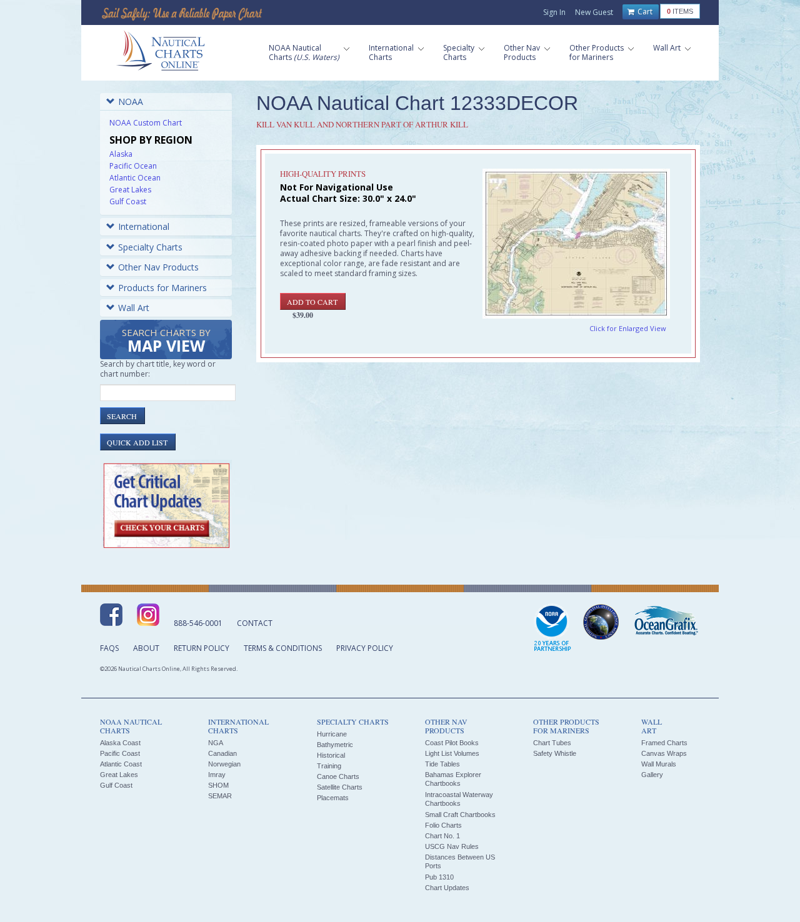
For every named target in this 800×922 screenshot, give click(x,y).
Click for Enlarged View (627, 328)
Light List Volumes (452, 753)
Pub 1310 (439, 877)
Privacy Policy (364, 648)
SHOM (218, 785)
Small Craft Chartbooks (460, 814)
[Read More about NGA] (601, 622)
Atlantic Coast (121, 764)
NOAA (130, 101)
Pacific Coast (120, 753)
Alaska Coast (120, 742)
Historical (331, 755)
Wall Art (133, 308)
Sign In (554, 12)
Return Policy (201, 648)
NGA (215, 742)
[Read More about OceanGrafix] (665, 622)
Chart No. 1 (442, 836)
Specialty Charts (150, 247)
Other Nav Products (158, 267)
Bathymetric (335, 744)
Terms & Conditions (283, 648)
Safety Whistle (554, 753)
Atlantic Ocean (135, 177)
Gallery (652, 774)
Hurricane (332, 734)
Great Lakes (130, 189)
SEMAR (220, 796)
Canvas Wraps (664, 753)
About (146, 648)
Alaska (120, 154)
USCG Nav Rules (452, 846)
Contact (254, 623)
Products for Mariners (162, 288)
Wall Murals (658, 764)
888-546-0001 (198, 623)
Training (329, 766)
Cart (644, 11)
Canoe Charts (338, 776)
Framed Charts (664, 742)
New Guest (594, 12)
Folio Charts (443, 825)
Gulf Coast (127, 201)
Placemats (333, 797)
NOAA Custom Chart (145, 122)
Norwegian (224, 764)
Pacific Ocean (133, 166)
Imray (217, 774)
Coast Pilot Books (452, 742)
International (143, 226)
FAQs (109, 648)
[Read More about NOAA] (552, 628)
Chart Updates (447, 887)
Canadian (222, 753)
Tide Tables (442, 764)
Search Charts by (166, 341)
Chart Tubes (552, 742)
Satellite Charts (339, 787)
